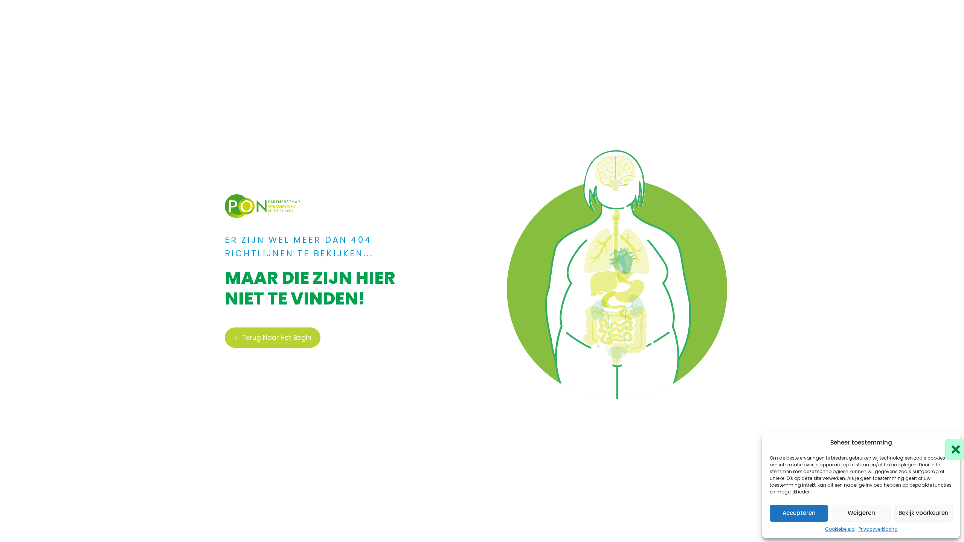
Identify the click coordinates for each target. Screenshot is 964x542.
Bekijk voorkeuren (923, 513)
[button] (949, 442)
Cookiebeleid (840, 529)
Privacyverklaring (878, 529)
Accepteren (799, 513)
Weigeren (861, 513)
